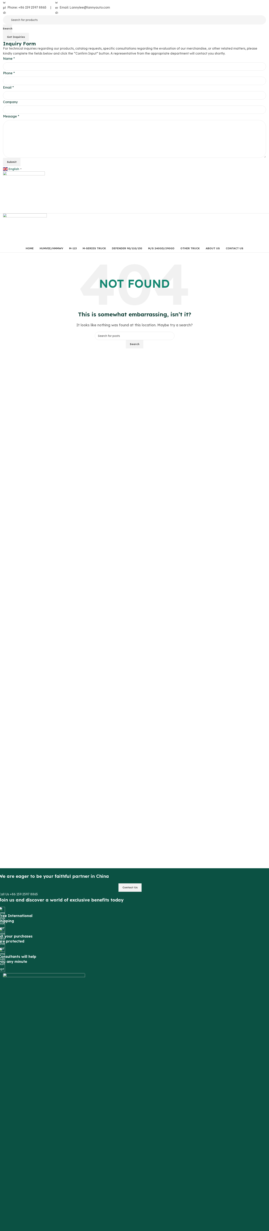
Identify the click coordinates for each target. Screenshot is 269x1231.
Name (9, 59)
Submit (12, 161)
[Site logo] (24, 192)
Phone (9, 73)
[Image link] (44, 1122)
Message (11, 116)
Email (8, 87)
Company (10, 102)
